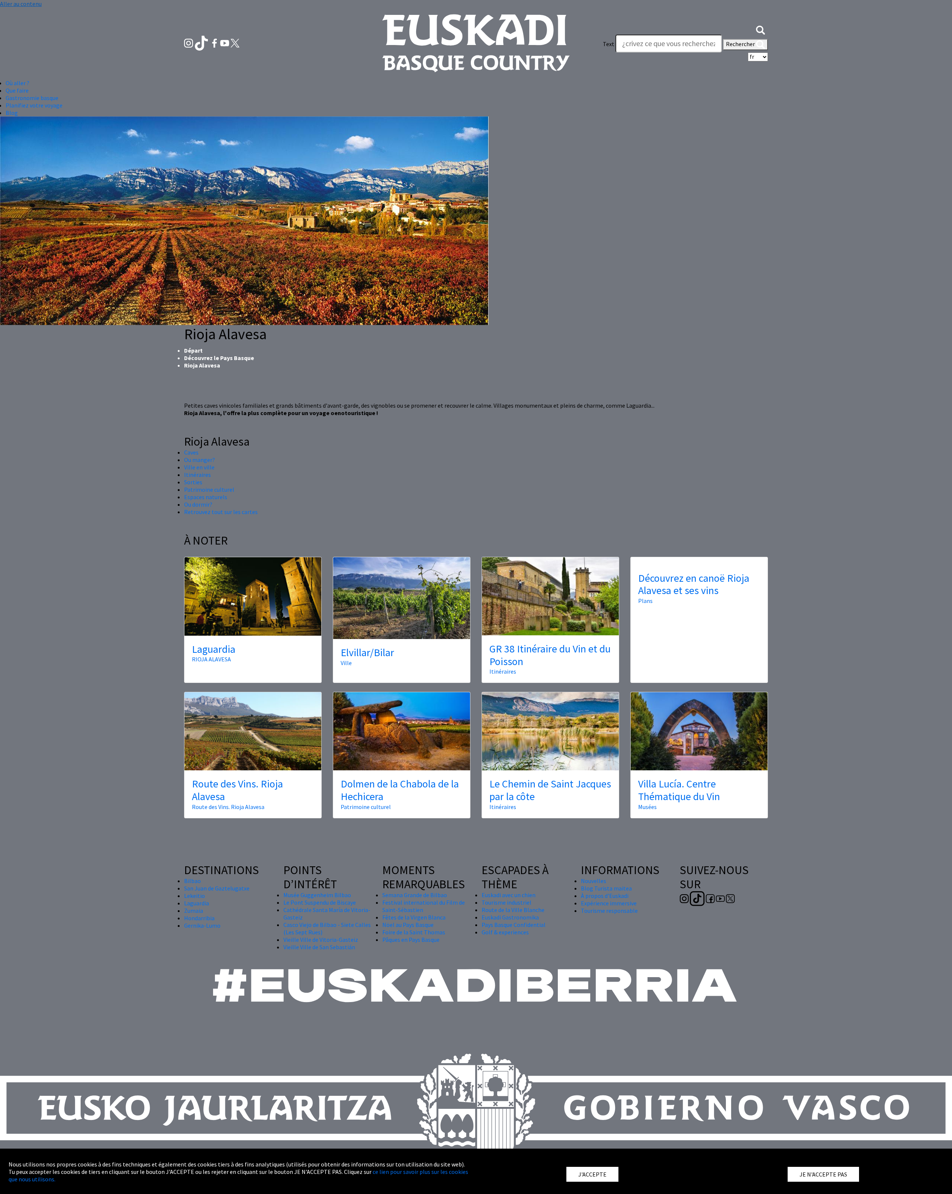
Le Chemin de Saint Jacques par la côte (550, 790)
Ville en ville (199, 467)
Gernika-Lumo (202, 925)
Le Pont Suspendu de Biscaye (319, 902)
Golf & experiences (505, 932)
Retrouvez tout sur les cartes (221, 512)
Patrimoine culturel (209, 489)
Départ (193, 350)
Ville (346, 663)
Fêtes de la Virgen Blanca (414, 917)
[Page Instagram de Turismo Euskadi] (189, 42)
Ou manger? (199, 459)
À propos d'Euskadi (604, 895)
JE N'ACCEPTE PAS (823, 1174)
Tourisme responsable (609, 910)
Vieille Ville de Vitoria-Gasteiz (320, 939)
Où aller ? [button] (17, 83)
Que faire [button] (17, 90)
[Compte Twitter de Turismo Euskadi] (235, 42)
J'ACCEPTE (592, 1174)
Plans (645, 600)
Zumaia (193, 910)
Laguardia (213, 649)
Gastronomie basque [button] (32, 98)
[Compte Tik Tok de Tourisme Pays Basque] (202, 42)
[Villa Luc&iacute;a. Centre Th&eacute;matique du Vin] (699, 731)
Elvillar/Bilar (367, 652)
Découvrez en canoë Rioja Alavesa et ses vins (693, 584)
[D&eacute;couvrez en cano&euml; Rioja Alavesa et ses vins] (699, 561)
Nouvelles (593, 881)
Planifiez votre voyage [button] (34, 105)
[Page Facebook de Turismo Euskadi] (215, 42)
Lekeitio (194, 895)
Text (608, 44)
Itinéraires (197, 474)
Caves (191, 452)
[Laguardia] (252, 596)
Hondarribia (199, 918)
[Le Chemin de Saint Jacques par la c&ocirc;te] (550, 731)
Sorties (193, 482)
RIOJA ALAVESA (211, 659)
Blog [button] (12, 112)
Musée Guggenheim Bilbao (317, 895)
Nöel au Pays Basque (408, 924)
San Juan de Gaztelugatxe (217, 888)
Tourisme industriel (506, 902)
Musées (647, 807)
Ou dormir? (198, 504)
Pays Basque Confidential (514, 924)
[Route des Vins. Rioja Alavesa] (252, 731)
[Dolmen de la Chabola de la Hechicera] (401, 731)
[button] (760, 29)
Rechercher (741, 44)
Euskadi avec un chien (509, 895)
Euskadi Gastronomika (510, 917)
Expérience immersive (609, 903)
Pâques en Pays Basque (411, 939)
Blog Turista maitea (606, 888)
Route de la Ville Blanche (513, 910)
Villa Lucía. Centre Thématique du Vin (679, 790)
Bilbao (192, 881)
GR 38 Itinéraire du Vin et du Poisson (550, 655)
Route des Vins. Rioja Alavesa (237, 790)
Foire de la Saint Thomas (413, 932)
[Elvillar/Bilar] (401, 598)
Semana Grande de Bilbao (414, 895)
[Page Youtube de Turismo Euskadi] (225, 42)
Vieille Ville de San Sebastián (319, 947)
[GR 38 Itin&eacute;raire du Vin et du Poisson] (550, 596)
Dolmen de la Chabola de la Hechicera (400, 790)
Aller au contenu (21, 3)
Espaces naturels (205, 497)
